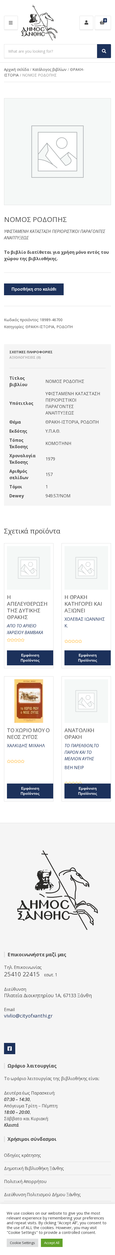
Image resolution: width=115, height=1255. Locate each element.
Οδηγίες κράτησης (22, 1155)
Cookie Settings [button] (22, 1242)
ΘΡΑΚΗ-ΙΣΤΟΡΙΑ (39, 326)
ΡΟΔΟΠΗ (64, 326)
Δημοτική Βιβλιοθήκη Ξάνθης (34, 1168)
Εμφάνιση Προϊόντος (30, 658)
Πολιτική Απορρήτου (25, 1181)
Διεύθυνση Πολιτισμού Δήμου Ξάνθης (42, 1195)
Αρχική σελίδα (16, 69)
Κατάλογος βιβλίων (49, 69)
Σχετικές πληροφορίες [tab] (31, 352)
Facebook (9, 1048)
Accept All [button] (51, 1242)
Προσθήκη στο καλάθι (33, 289)
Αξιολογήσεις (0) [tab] (25, 357)
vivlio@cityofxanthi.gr (28, 1015)
